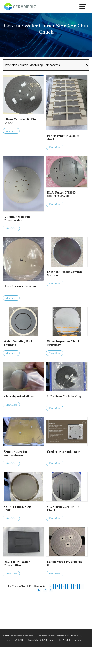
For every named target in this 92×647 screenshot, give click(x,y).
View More (11, 131)
